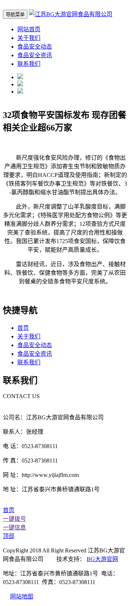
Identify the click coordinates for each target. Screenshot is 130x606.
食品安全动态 (34, 47)
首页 (23, 328)
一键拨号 (14, 519)
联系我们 (28, 64)
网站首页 (28, 29)
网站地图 (21, 596)
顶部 (8, 536)
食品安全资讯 (34, 55)
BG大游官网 (102, 559)
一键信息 (14, 527)
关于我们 (28, 38)
